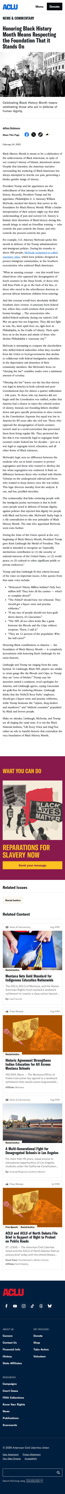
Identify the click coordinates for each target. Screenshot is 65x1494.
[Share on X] (33, 135)
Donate (55, 6)
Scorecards (10, 1425)
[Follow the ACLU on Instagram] (23, 1306)
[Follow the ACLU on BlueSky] (49, 1306)
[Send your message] (32, 818)
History (7, 1356)
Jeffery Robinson (11, 128)
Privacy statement (32, 1454)
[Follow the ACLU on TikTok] (32, 1306)
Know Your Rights (14, 1404)
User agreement (11, 1454)
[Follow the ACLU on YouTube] (15, 1306)
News (6, 1411)
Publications (11, 1418)
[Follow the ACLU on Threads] (41, 1306)
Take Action (41, 1349)
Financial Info (11, 1349)
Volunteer (40, 1356)
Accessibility (31, 1458)
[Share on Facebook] (26, 135)
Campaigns (10, 1383)
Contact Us (10, 1342)
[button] (40, 135)
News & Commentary (17, 19)
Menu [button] (40, 6)
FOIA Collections (13, 1397)
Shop (37, 1342)
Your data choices (12, 1458)
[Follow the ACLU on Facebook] (6, 1306)
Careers (7, 1335)
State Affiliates (12, 1363)
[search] (58, 1473)
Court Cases (10, 1390)
